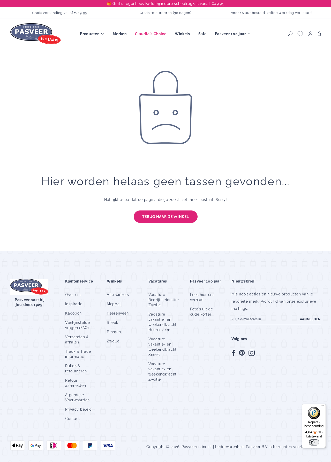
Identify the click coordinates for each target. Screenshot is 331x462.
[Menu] (323, 407)
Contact (72, 419)
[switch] (314, 442)
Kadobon (73, 313)
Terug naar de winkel (165, 217)
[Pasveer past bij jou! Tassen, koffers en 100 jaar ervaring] (36, 34)
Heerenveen (118, 313)
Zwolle (113, 341)
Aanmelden (310, 319)
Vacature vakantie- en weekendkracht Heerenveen (162, 322)
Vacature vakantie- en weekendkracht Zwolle (162, 371)
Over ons (73, 295)
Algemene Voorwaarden (77, 397)
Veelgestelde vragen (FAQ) (77, 325)
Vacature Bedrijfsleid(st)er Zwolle (163, 300)
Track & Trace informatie (78, 354)
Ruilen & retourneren (76, 368)
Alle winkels (118, 295)
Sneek (112, 322)
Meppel (114, 304)
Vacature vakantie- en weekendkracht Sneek (162, 347)
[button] (290, 34)
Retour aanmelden (75, 383)
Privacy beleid (78, 409)
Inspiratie (73, 304)
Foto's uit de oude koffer (201, 311)
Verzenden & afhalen (77, 339)
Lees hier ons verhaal (202, 297)
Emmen (114, 332)
